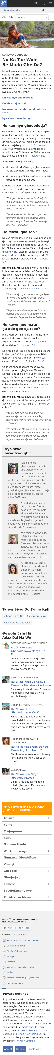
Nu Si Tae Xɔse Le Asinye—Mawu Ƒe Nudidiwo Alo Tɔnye (31, 683)
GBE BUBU (8, 17)
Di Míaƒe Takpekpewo (14, 951)
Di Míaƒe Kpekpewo (13, 946)
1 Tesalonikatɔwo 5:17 (33, 288)
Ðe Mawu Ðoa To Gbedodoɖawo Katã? (25, 710)
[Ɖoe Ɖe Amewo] (43, 10)
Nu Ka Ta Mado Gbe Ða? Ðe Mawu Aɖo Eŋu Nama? (30, 748)
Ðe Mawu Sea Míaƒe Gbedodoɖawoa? (24, 775)
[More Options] (49, 10)
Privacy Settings (25, 1040)
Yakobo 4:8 (38, 155)
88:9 (29, 281)
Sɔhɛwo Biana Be (12, 10)
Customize (35, 1049)
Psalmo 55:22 (37, 361)
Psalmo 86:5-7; (18, 281)
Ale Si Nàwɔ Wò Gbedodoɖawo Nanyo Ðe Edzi (28, 651)
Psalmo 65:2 (10, 251)
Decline (20, 1049)
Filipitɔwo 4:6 (28, 345)
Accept (8, 1049)
